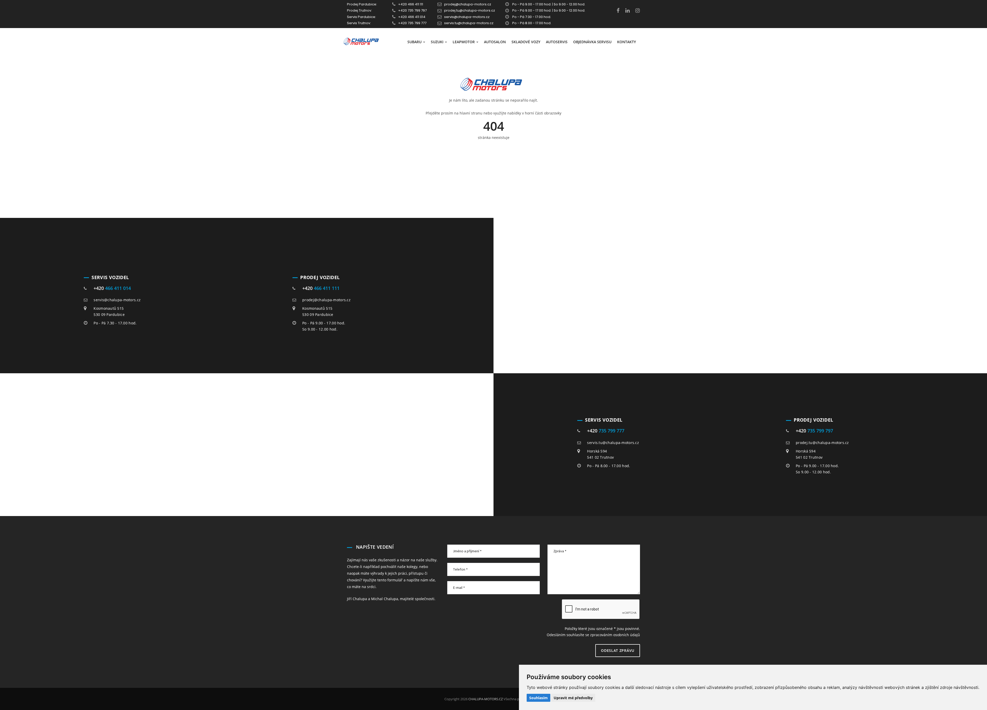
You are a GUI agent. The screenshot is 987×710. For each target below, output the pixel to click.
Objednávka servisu (592, 41)
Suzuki (437, 41)
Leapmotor (464, 41)
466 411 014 (118, 288)
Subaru (415, 41)
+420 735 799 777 (412, 23)
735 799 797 (820, 431)
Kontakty (626, 41)
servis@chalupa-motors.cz (467, 16)
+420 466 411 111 (410, 4)
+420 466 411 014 (411, 16)
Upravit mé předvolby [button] (573, 697)
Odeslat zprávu (617, 650)
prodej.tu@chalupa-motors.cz (469, 10)
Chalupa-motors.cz (485, 699)
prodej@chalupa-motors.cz (467, 4)
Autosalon (495, 41)
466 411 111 (327, 288)
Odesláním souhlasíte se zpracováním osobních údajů (593, 634)
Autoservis (557, 41)
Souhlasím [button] (538, 697)
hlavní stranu (471, 113)
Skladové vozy (525, 41)
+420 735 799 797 (412, 10)
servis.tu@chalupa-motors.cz (469, 23)
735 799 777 (611, 431)
